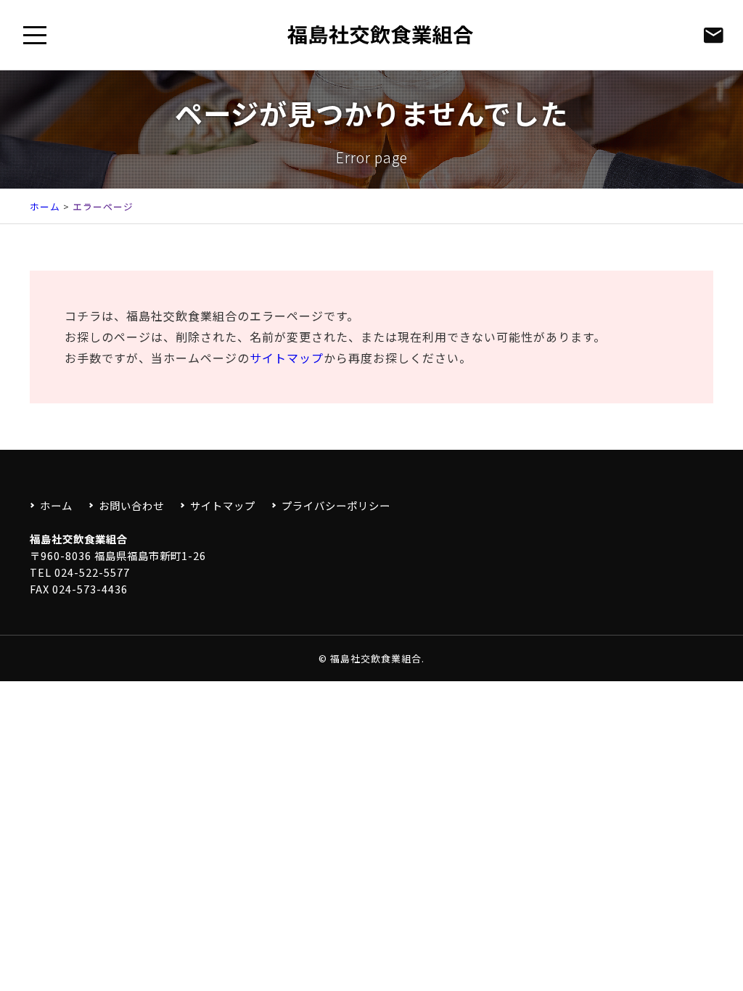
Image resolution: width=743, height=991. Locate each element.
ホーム (45, 206)
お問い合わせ (131, 505)
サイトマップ (287, 357)
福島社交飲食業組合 (376, 658)
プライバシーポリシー (336, 505)
